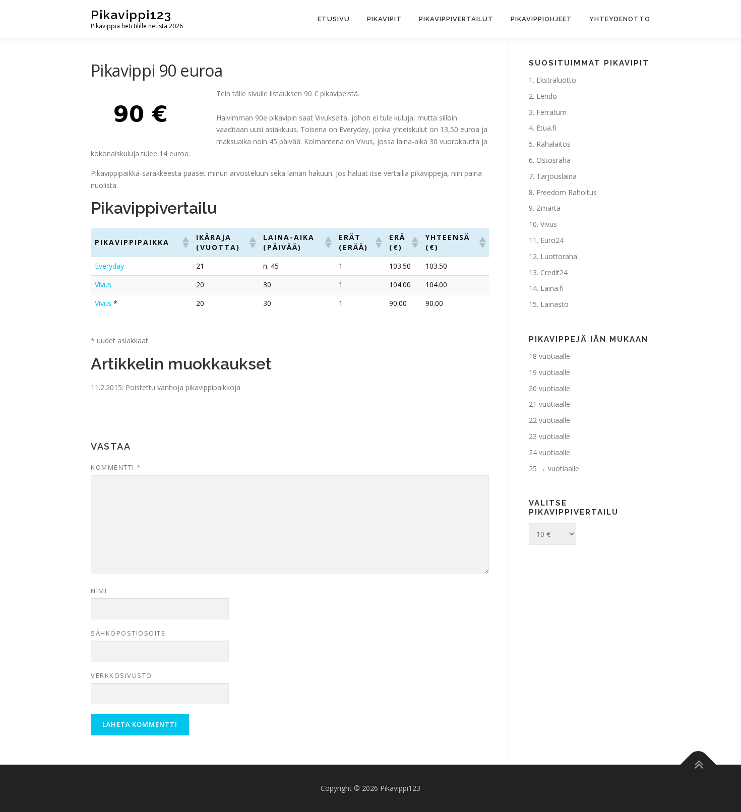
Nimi (99, 590)
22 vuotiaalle (549, 420)
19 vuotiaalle (549, 372)
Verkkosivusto (121, 675)
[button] (185, 242)
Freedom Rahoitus (566, 192)
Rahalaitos (553, 144)
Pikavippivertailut (456, 19)
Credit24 (554, 272)
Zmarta (548, 208)
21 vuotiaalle (549, 404)
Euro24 (552, 240)
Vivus (103, 284)
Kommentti (116, 467)
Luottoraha (558, 256)
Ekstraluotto (556, 80)
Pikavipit (384, 19)
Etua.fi (546, 128)
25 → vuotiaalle (554, 468)
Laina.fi (552, 288)
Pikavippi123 (131, 14)
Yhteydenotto (619, 19)
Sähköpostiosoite (128, 633)
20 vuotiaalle (549, 388)
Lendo (546, 96)
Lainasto (554, 304)
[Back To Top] (698, 765)
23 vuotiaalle (549, 436)
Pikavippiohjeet (541, 19)
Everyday (109, 266)
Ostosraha (553, 160)
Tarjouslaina (556, 176)
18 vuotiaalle (549, 356)
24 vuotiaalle (549, 452)
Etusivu (334, 19)
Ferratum (551, 112)
